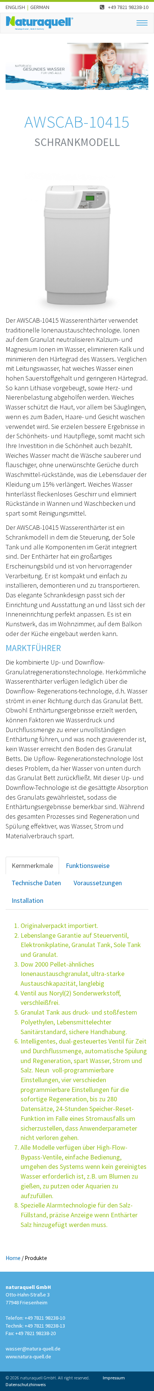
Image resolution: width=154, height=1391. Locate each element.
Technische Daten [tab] (36, 882)
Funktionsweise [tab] (88, 865)
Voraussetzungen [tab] (98, 882)
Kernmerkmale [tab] (32, 865)
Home (13, 1258)
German (39, 7)
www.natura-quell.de (28, 1356)
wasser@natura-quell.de (33, 1348)
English (15, 7)
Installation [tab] (27, 900)
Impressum (114, 1377)
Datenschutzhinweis (26, 1384)
